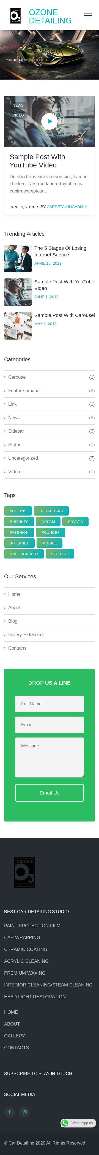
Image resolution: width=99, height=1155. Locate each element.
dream (48, 521)
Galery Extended (25, 634)
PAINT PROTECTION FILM (32, 925)
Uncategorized (23, 458)
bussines (19, 521)
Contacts (17, 648)
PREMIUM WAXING (25, 973)
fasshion (19, 532)
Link (12, 404)
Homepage (16, 59)
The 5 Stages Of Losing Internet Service (60, 251)
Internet (19, 543)
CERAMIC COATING (25, 949)
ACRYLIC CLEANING (26, 961)
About (14, 607)
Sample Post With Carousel (64, 315)
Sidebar (16, 431)
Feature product (24, 390)
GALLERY (14, 1036)
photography (24, 554)
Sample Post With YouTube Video (64, 285)
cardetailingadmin (67, 207)
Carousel (17, 377)
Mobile (49, 543)
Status (14, 444)
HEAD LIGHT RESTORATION (35, 996)
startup (60, 554)
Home (14, 594)
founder (51, 532)
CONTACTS (16, 1047)
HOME (11, 1012)
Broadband (51, 511)
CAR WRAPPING (22, 937)
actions (18, 511)
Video (18, 115)
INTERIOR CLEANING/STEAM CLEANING (48, 985)
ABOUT (12, 1024)
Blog (12, 621)
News (18, 105)
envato (75, 521)
